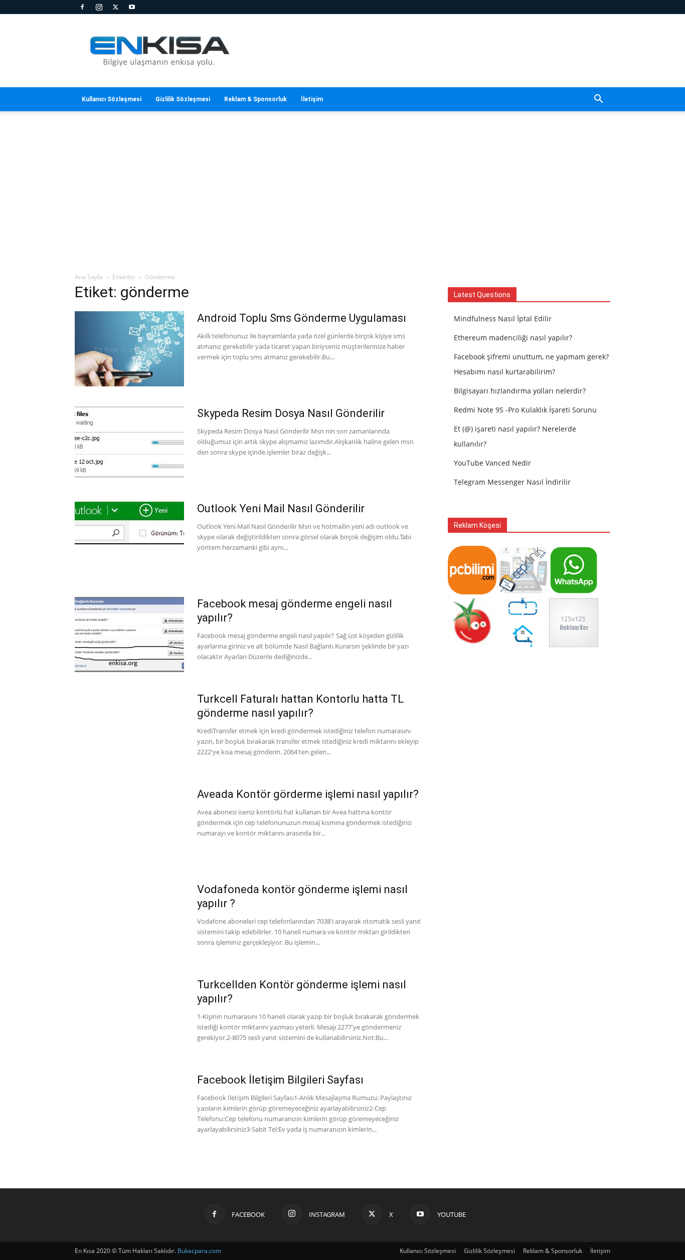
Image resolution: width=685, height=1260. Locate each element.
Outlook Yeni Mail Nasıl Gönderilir (281, 508)
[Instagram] (98, 7)
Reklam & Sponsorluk (255, 99)
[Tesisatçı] (522, 644)
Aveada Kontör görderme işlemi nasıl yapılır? (308, 794)
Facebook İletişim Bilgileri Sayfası (280, 1080)
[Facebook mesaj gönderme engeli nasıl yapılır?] (129, 634)
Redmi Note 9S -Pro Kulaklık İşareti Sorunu (525, 409)
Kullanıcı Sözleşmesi (111, 99)
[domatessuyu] (472, 644)
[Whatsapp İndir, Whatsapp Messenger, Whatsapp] (573, 591)
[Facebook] (82, 7)
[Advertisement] (342, 197)
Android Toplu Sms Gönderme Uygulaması (301, 318)
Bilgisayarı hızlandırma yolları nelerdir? (520, 390)
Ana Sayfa (89, 277)
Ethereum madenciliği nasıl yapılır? (513, 337)
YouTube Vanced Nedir (492, 463)
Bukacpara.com (199, 1250)
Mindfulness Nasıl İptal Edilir (503, 318)
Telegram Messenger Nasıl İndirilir (512, 482)
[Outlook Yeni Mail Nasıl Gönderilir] (129, 523)
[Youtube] (131, 7)
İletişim (312, 99)
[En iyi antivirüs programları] (472, 591)
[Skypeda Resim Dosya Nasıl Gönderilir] (129, 442)
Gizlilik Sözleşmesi (182, 99)
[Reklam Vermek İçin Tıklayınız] (573, 644)
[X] (115, 7)
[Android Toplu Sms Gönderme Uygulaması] (129, 348)
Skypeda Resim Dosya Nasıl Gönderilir (291, 413)
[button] (598, 100)
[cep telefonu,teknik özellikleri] (522, 591)
